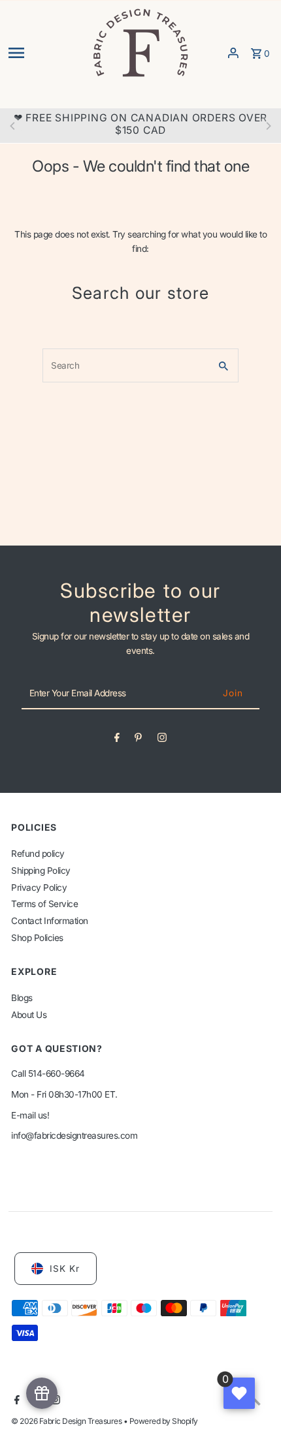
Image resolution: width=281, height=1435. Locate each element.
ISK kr (65, 1268)
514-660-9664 (56, 1073)
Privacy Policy (39, 887)
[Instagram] (162, 740)
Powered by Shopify (163, 1421)
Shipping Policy (41, 870)
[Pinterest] (138, 740)
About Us (28, 1015)
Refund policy (38, 853)
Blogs (22, 998)
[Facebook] (117, 740)
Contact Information (49, 921)
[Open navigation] (45, 53)
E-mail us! (30, 1115)
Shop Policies (37, 938)
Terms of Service (44, 904)
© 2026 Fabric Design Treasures (67, 1421)
